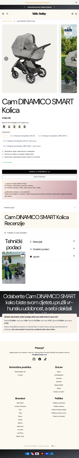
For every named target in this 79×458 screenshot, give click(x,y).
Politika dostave (59, 406)
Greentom (20, 426)
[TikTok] (45, 359)
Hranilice (59, 381)
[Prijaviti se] (72, 14)
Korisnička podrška (20, 367)
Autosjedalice (58, 375)
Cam (20, 409)
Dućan (58, 367)
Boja (15, 122)
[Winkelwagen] (76, 14)
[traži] (7, 14)
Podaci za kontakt (59, 416)
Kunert (20, 420)
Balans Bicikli (59, 385)
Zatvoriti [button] (76, 2)
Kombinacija (6, 132)
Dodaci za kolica (58, 392)
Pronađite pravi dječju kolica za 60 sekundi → (38, 2)
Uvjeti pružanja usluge (59, 409)
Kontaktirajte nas (20, 372)
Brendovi (20, 398)
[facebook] (39, 359)
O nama (20, 375)
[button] (6, 58)
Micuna (20, 423)
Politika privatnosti (59, 403)
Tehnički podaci (9, 207)
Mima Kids (20, 403)
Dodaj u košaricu (38, 171)
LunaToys (20, 433)
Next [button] (54, 7)
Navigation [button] (3, 14)
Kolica (59, 372)
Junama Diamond (20, 406)
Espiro (20, 416)
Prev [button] (24, 7)
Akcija (59, 388)
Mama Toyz (20, 436)
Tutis (20, 413)
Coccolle (20, 429)
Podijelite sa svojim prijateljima (17, 233)
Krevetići (59, 378)
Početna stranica (7, 21)
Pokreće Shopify (43, 446)
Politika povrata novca (59, 413)
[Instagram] (34, 359)
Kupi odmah (39, 177)
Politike (59, 398)
